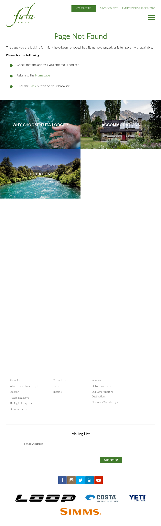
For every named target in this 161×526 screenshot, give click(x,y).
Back (32, 86)
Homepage (42, 75)
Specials (57, 392)
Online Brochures (101, 386)
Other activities (18, 409)
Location (14, 392)
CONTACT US (83, 8)
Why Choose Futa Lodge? (24, 386)
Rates (56, 386)
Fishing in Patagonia (21, 403)
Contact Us (59, 380)
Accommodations (19, 397)
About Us (15, 380)
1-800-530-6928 (109, 8)
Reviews (96, 380)
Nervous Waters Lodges (105, 402)
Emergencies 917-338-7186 (138, 8)
